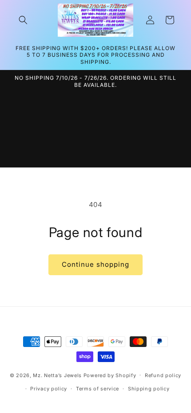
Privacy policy (48, 389)
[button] (23, 20)
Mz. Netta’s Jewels (57, 375)
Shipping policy (149, 389)
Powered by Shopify (110, 375)
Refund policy (163, 375)
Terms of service (97, 389)
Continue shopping (95, 264)
